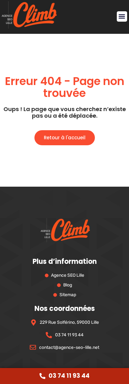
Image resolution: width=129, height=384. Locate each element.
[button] (122, 16)
